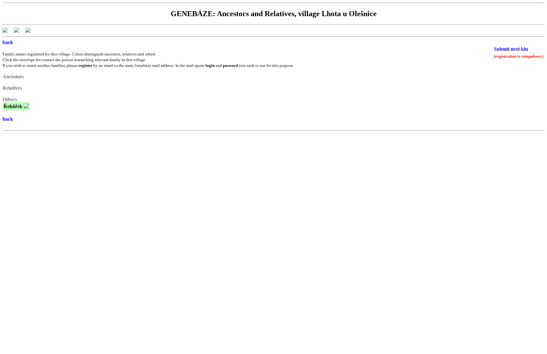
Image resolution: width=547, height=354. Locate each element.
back (8, 42)
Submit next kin (511, 49)
